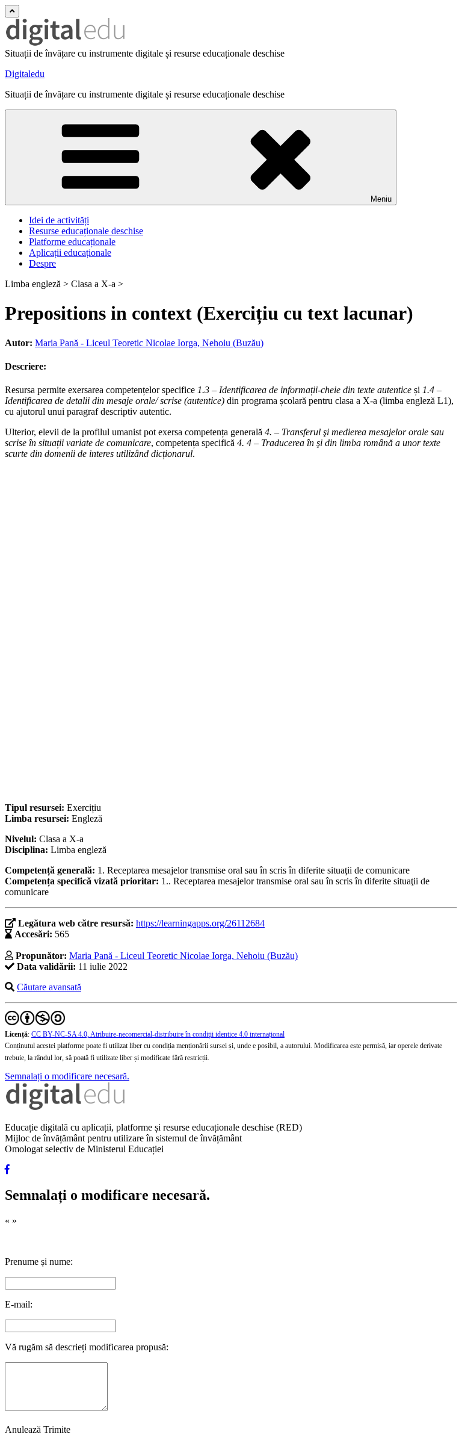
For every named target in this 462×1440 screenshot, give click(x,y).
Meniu (381, 198)
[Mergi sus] (12, 11)
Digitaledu (25, 74)
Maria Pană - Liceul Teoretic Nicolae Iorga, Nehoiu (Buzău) (149, 343)
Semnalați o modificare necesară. (67, 1076)
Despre (42, 263)
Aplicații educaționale (70, 252)
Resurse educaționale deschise (86, 231)
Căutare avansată (49, 987)
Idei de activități (59, 220)
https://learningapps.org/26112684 (200, 923)
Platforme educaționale (72, 242)
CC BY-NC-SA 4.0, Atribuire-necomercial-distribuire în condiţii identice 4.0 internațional (158, 1034)
